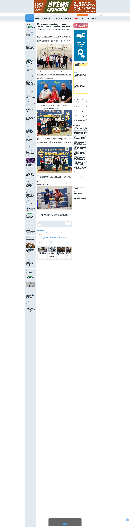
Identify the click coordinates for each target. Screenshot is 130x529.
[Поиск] (103, 18)
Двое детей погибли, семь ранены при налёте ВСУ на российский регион (30, 118)
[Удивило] (49, 224)
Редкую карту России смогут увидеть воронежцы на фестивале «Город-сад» (30, 62)
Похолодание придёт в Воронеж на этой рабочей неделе (30, 125)
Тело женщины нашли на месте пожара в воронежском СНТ (30, 91)
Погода (60, 18)
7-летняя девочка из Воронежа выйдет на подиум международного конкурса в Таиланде (30, 264)
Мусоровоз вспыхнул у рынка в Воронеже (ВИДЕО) (30, 209)
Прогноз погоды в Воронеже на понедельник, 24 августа (30, 203)
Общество (29, 172)
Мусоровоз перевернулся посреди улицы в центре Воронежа (30, 139)
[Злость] (56, 224)
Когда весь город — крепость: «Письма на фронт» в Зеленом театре (30, 153)
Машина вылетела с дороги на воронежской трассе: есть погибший (30, 103)
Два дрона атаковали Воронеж (30, 303)
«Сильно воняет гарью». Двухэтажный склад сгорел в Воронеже (30, 278)
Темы (82, 18)
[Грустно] (53, 224)
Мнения (87, 18)
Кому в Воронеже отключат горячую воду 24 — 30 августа (30, 271)
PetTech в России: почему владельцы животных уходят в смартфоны (29, 132)
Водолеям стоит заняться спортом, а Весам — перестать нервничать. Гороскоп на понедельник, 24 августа (30, 195)
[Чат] (127, 519)
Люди (29, 261)
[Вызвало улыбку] (43, 224)
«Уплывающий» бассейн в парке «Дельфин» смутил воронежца (30, 28)
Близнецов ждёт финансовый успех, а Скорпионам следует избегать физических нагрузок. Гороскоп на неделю (30, 166)
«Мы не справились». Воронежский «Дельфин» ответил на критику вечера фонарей (30, 216)
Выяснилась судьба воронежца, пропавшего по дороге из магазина (30, 238)
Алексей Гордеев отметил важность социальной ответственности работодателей (69, 254)
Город (55, 18)
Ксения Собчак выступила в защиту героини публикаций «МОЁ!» (29, 69)
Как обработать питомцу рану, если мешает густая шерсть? (30, 250)
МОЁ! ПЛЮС (76, 18)
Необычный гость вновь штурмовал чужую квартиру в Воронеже (30, 290)
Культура (29, 59)
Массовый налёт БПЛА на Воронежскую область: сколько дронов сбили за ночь (30, 297)
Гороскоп (29, 163)
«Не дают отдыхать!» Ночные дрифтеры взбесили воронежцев (30, 146)
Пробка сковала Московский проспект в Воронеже (30, 97)
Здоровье (29, 221)
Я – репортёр (30, 26)
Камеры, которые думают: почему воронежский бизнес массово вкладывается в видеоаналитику (30, 83)
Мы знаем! (94, 18)
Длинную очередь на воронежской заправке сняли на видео (30, 76)
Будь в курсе (37, 20)
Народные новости (46, 18)
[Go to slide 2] (80, 28)
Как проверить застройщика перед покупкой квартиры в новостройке (30, 54)
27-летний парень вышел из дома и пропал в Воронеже (30, 34)
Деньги (29, 108)
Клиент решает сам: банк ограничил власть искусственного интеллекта (30, 110)
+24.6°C (65, 15)
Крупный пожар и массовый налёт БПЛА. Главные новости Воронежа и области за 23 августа (30, 186)
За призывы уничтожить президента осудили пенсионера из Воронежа (30, 47)
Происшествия (68, 18)
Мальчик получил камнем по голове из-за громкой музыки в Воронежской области (30, 232)
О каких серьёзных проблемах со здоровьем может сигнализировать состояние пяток (30, 224)
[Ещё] (99, 18)
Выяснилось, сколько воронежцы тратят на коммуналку (30, 41)
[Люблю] (46, 224)
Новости (37, 18)
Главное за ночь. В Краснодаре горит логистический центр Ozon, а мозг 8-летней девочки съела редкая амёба (30, 175)
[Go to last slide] (37, 253)
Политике (69, 520)
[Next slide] (72, 253)
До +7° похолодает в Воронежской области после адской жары (30, 257)
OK (65, 524)
